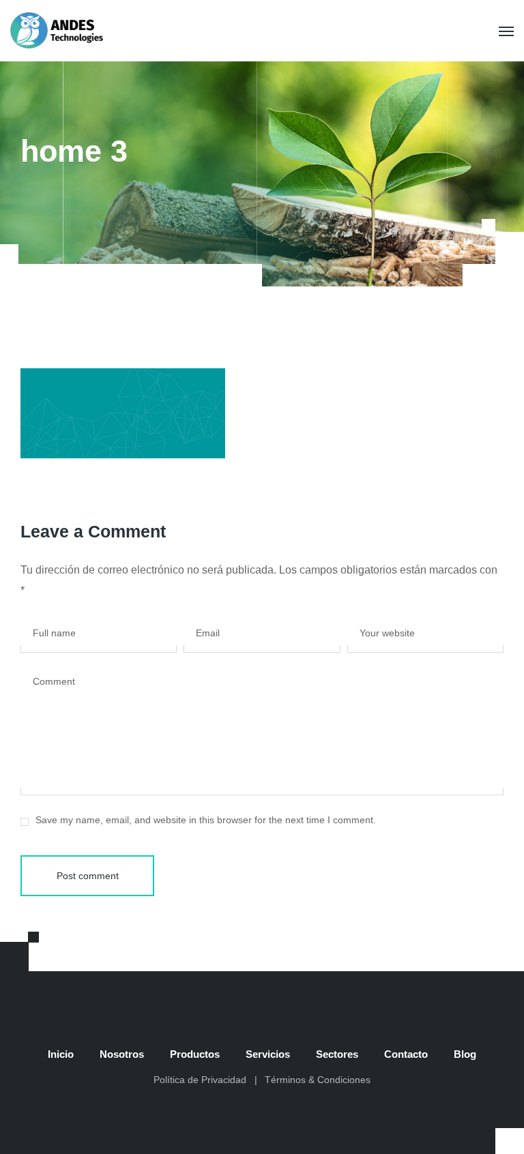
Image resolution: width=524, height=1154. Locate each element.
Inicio (61, 1054)
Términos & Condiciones (317, 1079)
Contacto (406, 1054)
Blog (465, 1054)
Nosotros (122, 1054)
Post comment (88, 875)
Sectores (337, 1054)
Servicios (268, 1054)
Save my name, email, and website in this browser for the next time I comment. (205, 819)
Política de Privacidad (200, 1079)
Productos (195, 1054)
